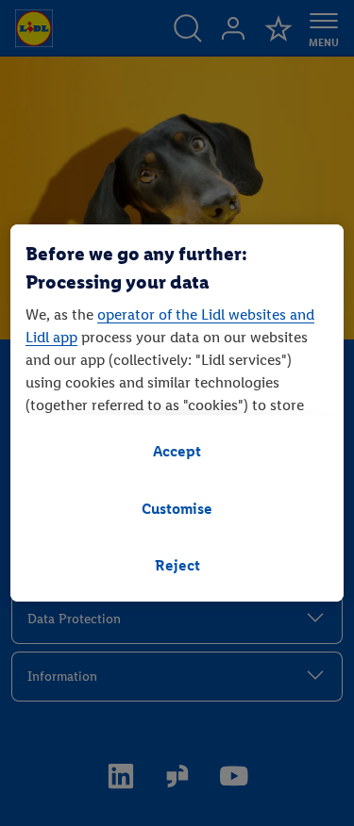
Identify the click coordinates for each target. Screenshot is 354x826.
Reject (177, 565)
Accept (177, 451)
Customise (177, 509)
